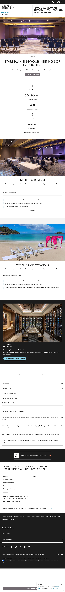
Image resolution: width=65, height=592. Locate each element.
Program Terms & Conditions (34, 558)
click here (55, 588)
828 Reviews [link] (8, 14)
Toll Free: (11, 502)
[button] (52, 2)
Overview (5, 476)
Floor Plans (31, 128)
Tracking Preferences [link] (7, 558)
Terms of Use (22, 558)
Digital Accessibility (21, 560)
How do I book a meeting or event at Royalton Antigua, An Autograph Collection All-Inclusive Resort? (30, 441)
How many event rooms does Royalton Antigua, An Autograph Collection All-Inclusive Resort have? (30, 419)
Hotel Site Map (54, 560)
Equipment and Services (31, 133)
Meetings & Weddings (9, 489)
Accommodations (8, 479)
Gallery (34, 476)
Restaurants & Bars (8, 482)
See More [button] (32, 210)
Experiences (6, 485)
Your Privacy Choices (9, 560)
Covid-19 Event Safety (8, 403)
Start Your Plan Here (32, 74)
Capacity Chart (32, 124)
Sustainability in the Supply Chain (35, 560)
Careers (15, 558)
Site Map (47, 560)
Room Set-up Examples (9, 393)
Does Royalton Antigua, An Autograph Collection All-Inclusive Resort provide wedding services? (31, 434)
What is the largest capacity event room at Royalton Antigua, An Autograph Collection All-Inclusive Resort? (29, 427)
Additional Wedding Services (12, 275)
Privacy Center (45, 558)
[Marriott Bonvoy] (59, 2)
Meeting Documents (9, 192)
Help (3, 562)
